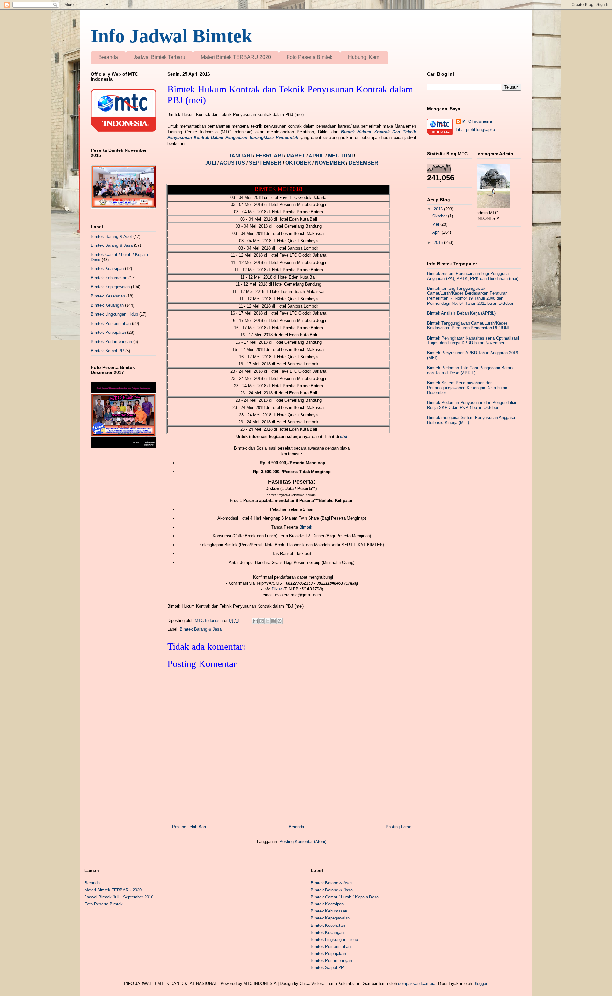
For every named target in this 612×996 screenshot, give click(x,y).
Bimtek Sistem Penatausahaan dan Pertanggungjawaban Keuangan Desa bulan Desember (467, 387)
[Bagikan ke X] (267, 621)
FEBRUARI (270, 155)
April (437, 232)
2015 (439, 242)
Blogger (480, 983)
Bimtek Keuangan (107, 305)
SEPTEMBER (266, 162)
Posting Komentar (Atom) (303, 841)
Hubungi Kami (364, 57)
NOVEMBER (330, 162)
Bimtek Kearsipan (107, 268)
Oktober (440, 216)
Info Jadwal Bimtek (171, 36)
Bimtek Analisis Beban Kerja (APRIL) (461, 313)
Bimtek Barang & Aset (111, 236)
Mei (436, 224)
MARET (296, 155)
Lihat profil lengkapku (475, 129)
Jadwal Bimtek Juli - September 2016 (118, 897)
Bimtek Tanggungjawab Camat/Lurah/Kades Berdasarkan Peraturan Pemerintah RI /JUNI (468, 326)
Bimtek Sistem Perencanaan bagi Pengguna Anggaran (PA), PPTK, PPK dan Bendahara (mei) (472, 276)
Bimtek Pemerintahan (111, 323)
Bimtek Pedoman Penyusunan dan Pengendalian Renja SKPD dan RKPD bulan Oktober (472, 405)
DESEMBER (363, 162)
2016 (439, 209)
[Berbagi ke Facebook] (273, 621)
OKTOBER (298, 162)
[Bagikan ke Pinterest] (279, 621)
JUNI (347, 155)
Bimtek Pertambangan (111, 341)
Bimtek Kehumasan (109, 277)
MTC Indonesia (477, 121)
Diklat (277, 589)
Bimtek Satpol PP (107, 350)
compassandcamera (416, 983)
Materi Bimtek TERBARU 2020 (236, 57)
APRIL (317, 155)
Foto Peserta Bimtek (309, 57)
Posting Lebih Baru (189, 826)
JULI (211, 162)
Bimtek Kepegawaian (110, 286)
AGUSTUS (233, 162)
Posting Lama (398, 826)
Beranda (108, 57)
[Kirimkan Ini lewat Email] (255, 621)
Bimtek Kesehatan (108, 296)
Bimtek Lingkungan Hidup (114, 314)
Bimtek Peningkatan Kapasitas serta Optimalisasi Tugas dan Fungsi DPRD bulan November (473, 341)
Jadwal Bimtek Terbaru (159, 57)
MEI (333, 155)
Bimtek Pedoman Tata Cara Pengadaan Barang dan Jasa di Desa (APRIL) (470, 370)
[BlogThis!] (261, 621)
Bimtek (305, 527)
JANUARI (241, 155)
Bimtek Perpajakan (108, 332)
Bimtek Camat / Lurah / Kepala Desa (345, 897)
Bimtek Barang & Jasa (201, 629)
